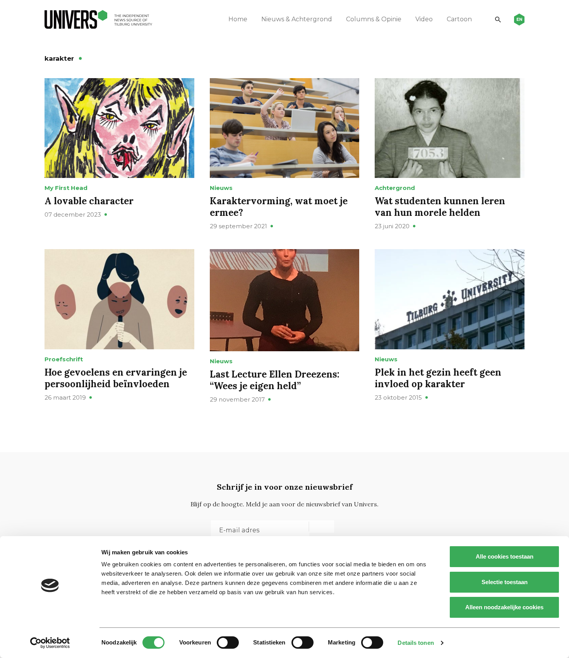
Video (424, 19)
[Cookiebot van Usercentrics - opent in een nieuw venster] (50, 643)
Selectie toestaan (505, 582)
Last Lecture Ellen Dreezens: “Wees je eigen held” (274, 380)
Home (237, 19)
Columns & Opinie (373, 19)
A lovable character (89, 201)
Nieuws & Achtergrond (296, 19)
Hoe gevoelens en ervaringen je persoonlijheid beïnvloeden (116, 378)
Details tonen (416, 642)
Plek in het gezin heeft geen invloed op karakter (438, 378)
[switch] (228, 642)
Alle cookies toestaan (504, 556)
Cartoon (459, 19)
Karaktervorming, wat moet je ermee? (279, 207)
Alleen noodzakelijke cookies (504, 607)
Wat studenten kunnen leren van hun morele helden (440, 207)
